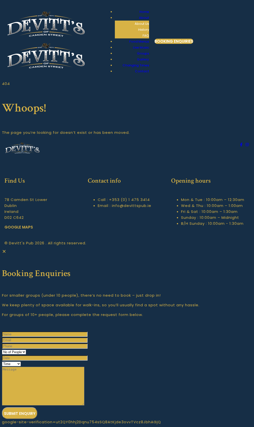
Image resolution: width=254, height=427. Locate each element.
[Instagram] (247, 144)
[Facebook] (242, 144)
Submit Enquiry (19, 413)
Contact (142, 71)
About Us (142, 23)
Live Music (141, 47)
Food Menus (139, 41)
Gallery (143, 59)
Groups (143, 53)
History (143, 29)
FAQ (146, 35)
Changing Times (136, 65)
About (144, 17)
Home (144, 11)
